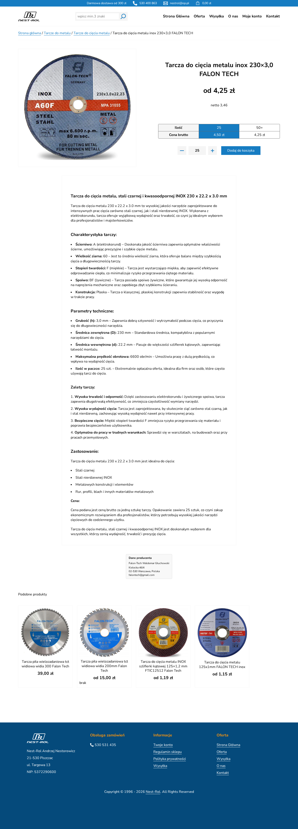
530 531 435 (105, 745)
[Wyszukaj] (123, 16)
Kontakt (273, 16)
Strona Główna (176, 16)
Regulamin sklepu (167, 751)
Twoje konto (163, 745)
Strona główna (29, 33)
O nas (233, 16)
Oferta (199, 16)
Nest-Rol (153, 791)
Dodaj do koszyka (240, 150)
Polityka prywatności (169, 758)
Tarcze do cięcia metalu (92, 33)
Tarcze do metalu (57, 33)
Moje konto (252, 16)
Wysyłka (216, 16)
